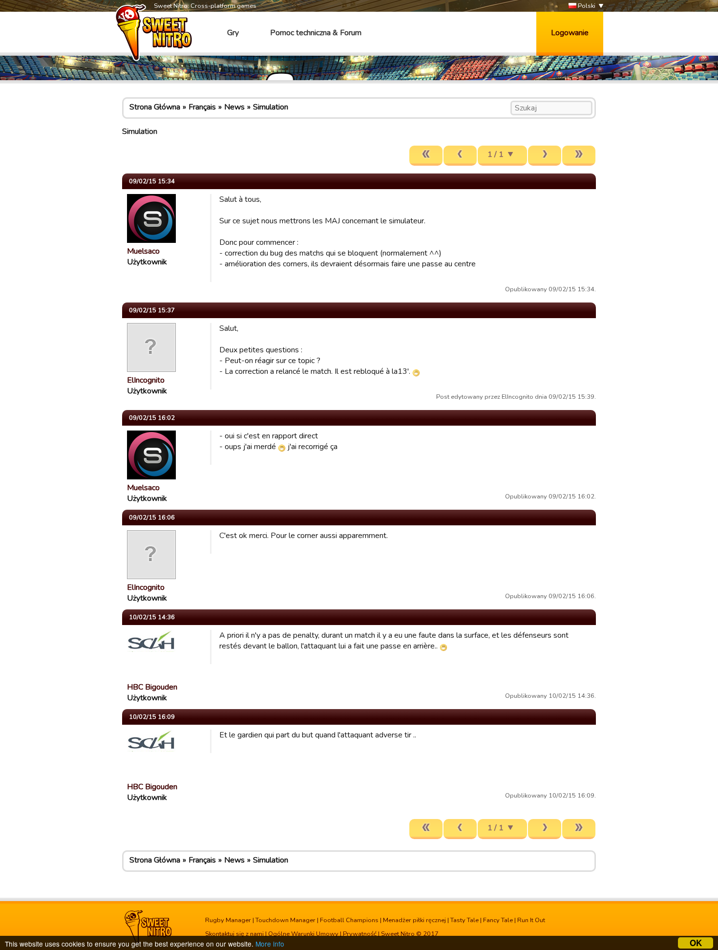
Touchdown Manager (285, 920)
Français (202, 107)
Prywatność (360, 933)
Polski (585, 5)
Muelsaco (143, 251)
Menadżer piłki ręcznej (414, 920)
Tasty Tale (464, 920)
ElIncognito (146, 380)
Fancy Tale (498, 920)
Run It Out (531, 920)
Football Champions (349, 920)
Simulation (270, 107)
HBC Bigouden (152, 687)
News (234, 107)
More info (269, 944)
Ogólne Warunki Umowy (303, 933)
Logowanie (570, 32)
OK (696, 943)
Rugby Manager (228, 920)
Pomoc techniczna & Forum (315, 32)
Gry (233, 32)
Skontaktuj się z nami (234, 933)
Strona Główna (154, 107)
